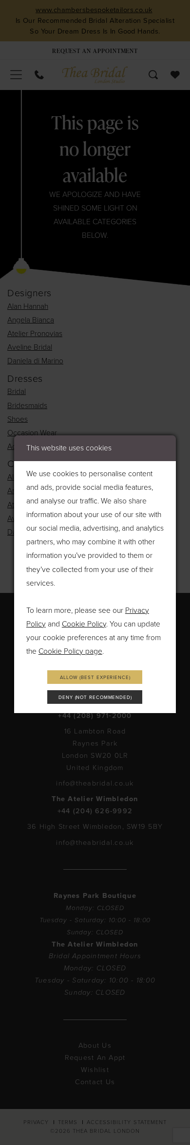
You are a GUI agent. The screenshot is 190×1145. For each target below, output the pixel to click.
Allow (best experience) (95, 677)
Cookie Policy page (70, 651)
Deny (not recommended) (95, 697)
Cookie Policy (84, 624)
